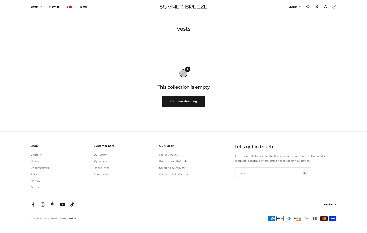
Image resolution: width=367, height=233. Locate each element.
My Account (101, 161)
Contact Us (100, 174)
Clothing (36, 154)
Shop (34, 6)
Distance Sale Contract (174, 174)
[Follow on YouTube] (62, 204)
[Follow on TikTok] (72, 204)
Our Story (100, 154)
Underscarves (40, 168)
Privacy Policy (168, 154)
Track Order (101, 168)
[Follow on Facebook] (33, 204)
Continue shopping (183, 101)
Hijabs (35, 161)
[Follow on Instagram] (42, 204)
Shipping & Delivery (172, 168)
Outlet (35, 187)
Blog (83, 6)
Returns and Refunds (173, 161)
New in (54, 6)
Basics (35, 174)
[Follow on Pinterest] (52, 204)
